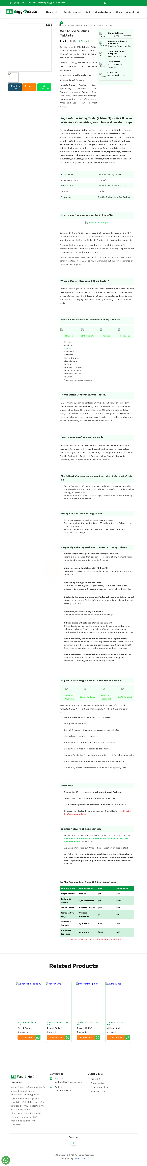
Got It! (73, 607)
